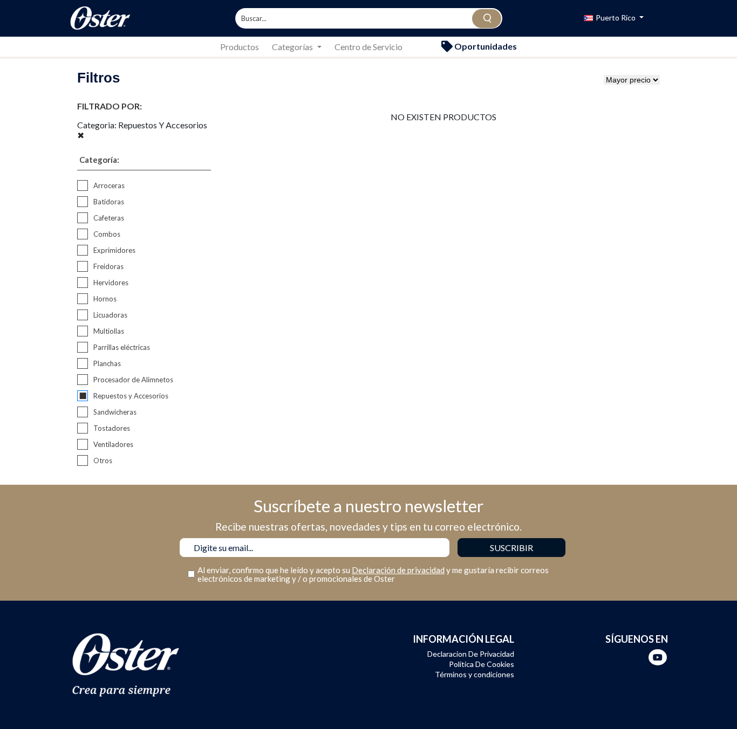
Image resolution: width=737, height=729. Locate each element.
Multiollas (108, 331)
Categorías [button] (293, 47)
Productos (239, 47)
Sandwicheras (115, 412)
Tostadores (111, 428)
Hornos (105, 298)
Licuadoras (110, 315)
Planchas (107, 363)
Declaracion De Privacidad (470, 653)
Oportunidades (485, 46)
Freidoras (108, 266)
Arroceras (109, 185)
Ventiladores (113, 444)
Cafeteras (108, 218)
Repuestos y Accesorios (130, 395)
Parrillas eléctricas (121, 347)
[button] (613, 19)
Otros (102, 460)
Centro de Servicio (368, 47)
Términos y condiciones (474, 674)
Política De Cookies (481, 664)
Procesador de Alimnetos (133, 379)
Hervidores (110, 282)
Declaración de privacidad (398, 570)
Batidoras (108, 201)
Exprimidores (114, 250)
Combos (106, 234)
